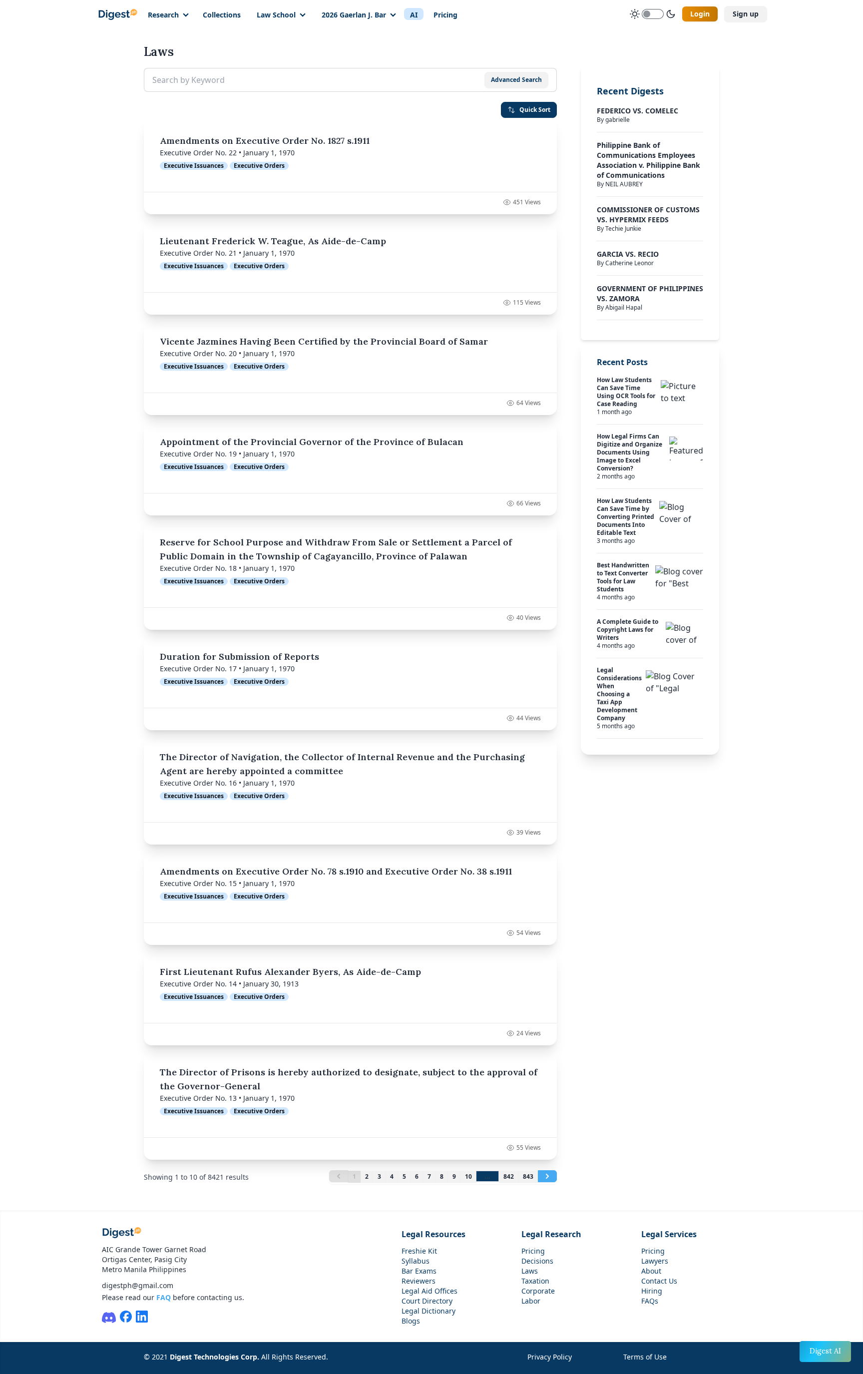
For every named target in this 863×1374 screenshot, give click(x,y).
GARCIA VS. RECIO (628, 254)
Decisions (537, 1261)
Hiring (651, 1291)
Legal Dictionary (428, 1311)
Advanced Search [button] (516, 79)
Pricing (445, 14)
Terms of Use (645, 1357)
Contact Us (659, 1281)
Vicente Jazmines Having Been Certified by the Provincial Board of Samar (324, 341)
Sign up (746, 13)
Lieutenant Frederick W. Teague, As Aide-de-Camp (273, 241)
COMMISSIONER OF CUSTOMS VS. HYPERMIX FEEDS (648, 214)
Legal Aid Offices (429, 1291)
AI (414, 14)
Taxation (535, 1281)
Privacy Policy (549, 1357)
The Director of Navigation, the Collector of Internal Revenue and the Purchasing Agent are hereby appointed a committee (342, 764)
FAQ (163, 1297)
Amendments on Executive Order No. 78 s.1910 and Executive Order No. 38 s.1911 (336, 871)
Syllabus (416, 1261)
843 (528, 1176)
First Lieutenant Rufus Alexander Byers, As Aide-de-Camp (290, 971)
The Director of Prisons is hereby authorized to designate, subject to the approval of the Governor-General (348, 1079)
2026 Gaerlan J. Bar (354, 14)
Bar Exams (419, 1271)
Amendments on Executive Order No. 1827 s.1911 (265, 140)
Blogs (411, 1321)
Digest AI (825, 1351)
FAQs (649, 1301)
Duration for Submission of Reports (239, 656)
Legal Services (669, 1234)
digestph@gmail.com (137, 1285)
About (651, 1271)
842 (508, 1176)
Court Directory (427, 1301)
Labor (530, 1301)
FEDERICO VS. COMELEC (637, 110)
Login (700, 13)
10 (468, 1176)
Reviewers (418, 1281)
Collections (222, 14)
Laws (529, 1271)
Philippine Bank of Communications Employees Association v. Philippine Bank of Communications (648, 160)
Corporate (538, 1291)
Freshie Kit (419, 1251)
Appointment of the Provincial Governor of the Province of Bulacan (311, 442)
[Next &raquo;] (547, 1176)
